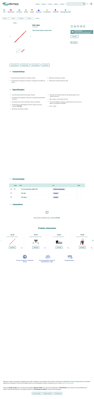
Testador (29, 18)
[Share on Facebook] (71, 26)
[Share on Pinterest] (78, 26)
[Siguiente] (93, 240)
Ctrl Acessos (19, 12)
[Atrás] (1, 240)
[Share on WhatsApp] (84, 26)
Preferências (58, 393)
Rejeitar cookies (47, 393)
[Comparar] (21, 248)
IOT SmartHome (47, 12)
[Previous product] (10, 36)
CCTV (4, 12)
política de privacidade (68, 383)
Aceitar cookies (36, 393)
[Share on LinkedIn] (75, 26)
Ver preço (74, 36)
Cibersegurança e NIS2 (65, 12)
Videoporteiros (11, 12)
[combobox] (76, 4)
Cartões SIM (55, 12)
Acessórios (21, 18)
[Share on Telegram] (81, 26)
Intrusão (26, 12)
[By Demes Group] (11, 4)
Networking (38, 12)
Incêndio (32, 12)
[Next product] (30, 36)
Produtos (5, 18)
